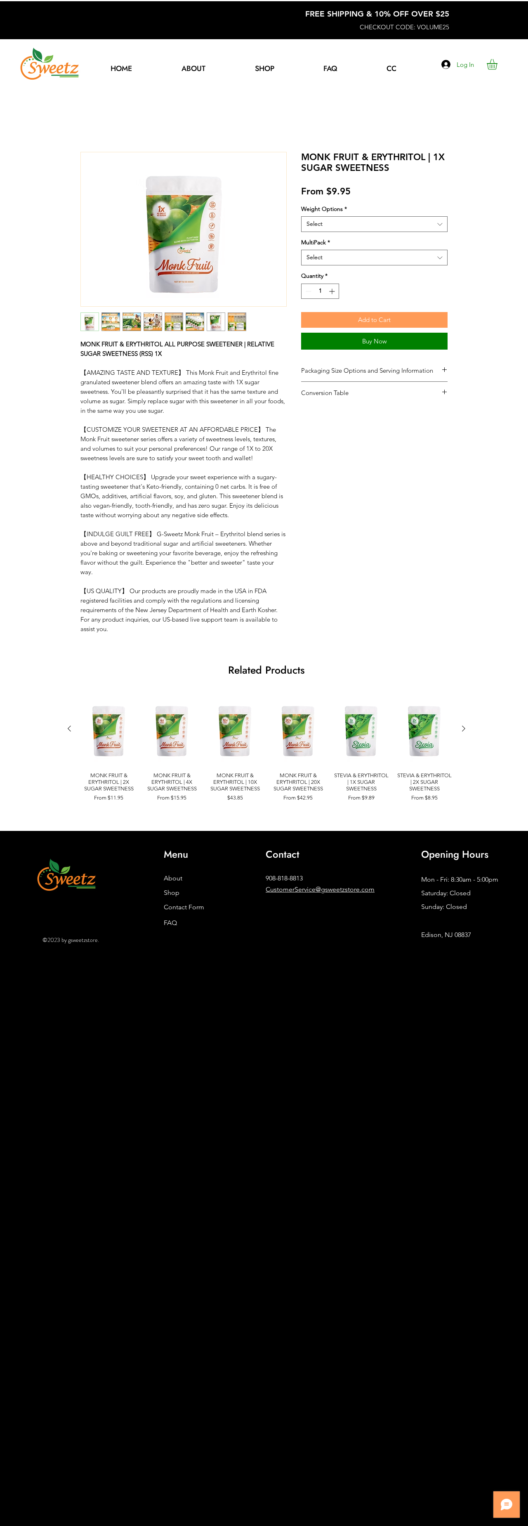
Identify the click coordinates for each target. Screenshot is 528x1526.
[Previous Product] (69, 730)
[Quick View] (108, 730)
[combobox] (374, 225)
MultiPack (315, 243)
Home (89, 123)
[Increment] (333, 292)
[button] (264, 68)
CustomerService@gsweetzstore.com (320, 890)
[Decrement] (307, 292)
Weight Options (324, 210)
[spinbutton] (320, 292)
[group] (266, 751)
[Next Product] (464, 730)
